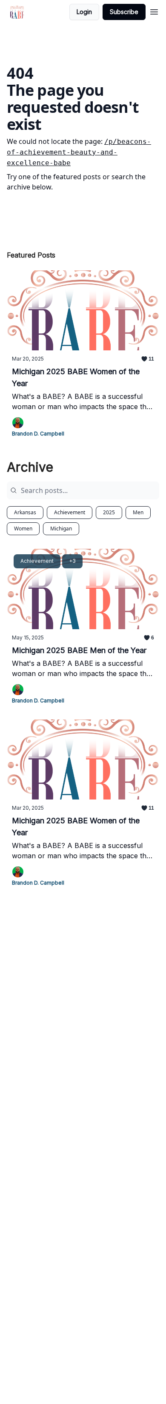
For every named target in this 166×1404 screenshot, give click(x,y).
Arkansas (25, 512)
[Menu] (154, 10)
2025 (109, 512)
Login (84, 11)
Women (23, 528)
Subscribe (124, 11)
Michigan (61, 528)
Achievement (69, 512)
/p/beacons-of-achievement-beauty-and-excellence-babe (79, 152)
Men (138, 512)
